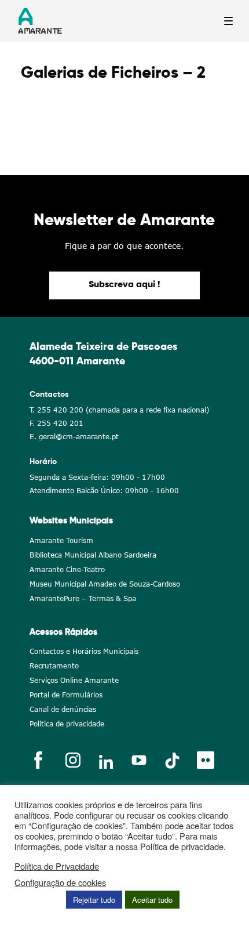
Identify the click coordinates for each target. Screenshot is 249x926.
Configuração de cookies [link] (60, 882)
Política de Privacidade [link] (56, 866)
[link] (124, 285)
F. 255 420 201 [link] (56, 423)
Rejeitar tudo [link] (94, 899)
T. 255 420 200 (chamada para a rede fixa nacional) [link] (119, 410)
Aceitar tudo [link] (152, 899)
